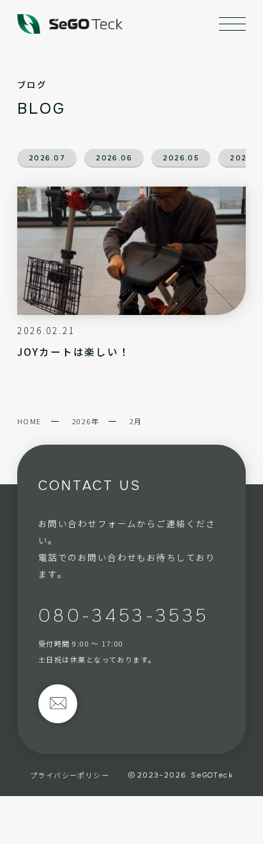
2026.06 (114, 157)
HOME (29, 421)
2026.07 (47, 157)
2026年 (85, 421)
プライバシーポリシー (69, 775)
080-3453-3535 (123, 615)
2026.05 (181, 157)
